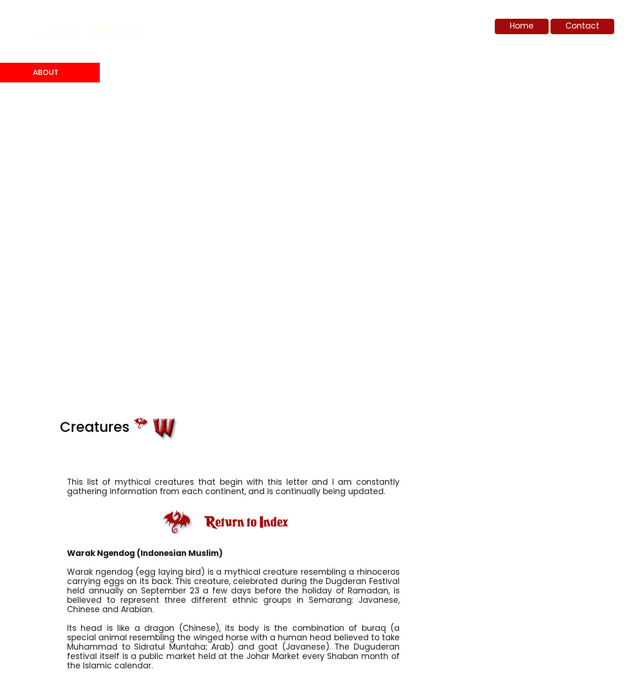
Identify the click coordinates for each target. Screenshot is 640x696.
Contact (582, 25)
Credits (48, 179)
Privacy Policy (49, 223)
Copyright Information (58, 126)
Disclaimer (54, 198)
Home (522, 25)
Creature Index (52, 155)
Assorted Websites (52, 97)
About (46, 72)
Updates (49, 247)
